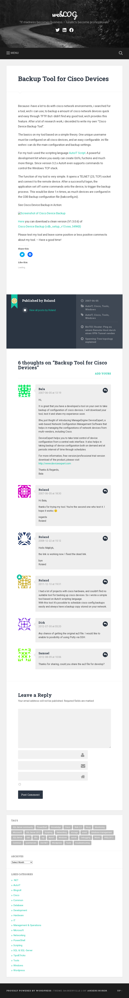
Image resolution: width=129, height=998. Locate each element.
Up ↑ (120, 990)
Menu (15, 53)
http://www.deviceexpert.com (55, 463)
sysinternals (30, 843)
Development (20, 910)
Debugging (85, 838)
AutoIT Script (77, 153)
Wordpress (57, 843)
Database (18, 905)
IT (14, 920)
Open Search (120, 53)
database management (101, 832)
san (28, 838)
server (74, 838)
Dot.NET (44, 843)
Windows (90, 309)
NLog (88, 827)
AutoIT (89, 306)
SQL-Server (17, 838)
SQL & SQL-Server (23, 950)
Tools (105, 306)
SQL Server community (23, 827)
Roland (44, 490)
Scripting (48, 832)
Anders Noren (97, 990)
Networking (62, 832)
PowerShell (42, 827)
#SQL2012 (108, 838)
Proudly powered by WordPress (28, 990)
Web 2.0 (78, 827)
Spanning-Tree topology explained (99, 340)
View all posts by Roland (42, 310)
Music (97, 838)
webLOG (64, 14)
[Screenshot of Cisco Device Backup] (41, 213)
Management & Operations (27, 925)
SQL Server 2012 (33, 832)
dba (35, 838)
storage (74, 832)
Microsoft (17, 832)
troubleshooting (82, 843)
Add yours (103, 373)
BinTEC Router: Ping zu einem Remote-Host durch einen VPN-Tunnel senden (100, 330)
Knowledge (56, 827)
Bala (42, 389)
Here (21, 221)
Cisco (97, 306)
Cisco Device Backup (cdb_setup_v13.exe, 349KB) (49, 226)
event (84, 832)
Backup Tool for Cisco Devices (63, 78)
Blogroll (17, 890)
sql (43, 838)
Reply (105, 390)
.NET (15, 880)
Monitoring (100, 827)
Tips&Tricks (19, 955)
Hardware (18, 915)
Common (17, 843)
